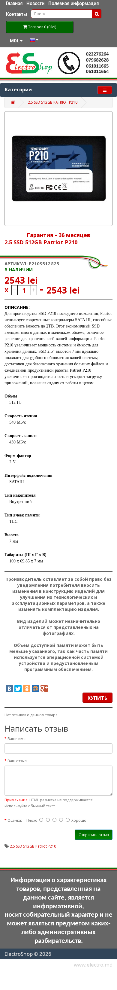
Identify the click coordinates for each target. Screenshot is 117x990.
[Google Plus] (44, 688)
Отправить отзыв (94, 834)
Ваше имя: (17, 738)
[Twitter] (18, 688)
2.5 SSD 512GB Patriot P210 (52, 102)
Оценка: (15, 820)
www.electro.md (93, 964)
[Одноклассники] (26, 688)
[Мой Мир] (35, 688)
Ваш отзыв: (17, 760)
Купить (97, 698)
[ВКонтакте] (9, 688)
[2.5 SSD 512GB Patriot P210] (58, 168)
